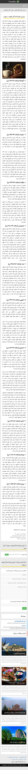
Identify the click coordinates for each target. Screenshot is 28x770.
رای (6, 554)
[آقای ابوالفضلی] (14, 1)
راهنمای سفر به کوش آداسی (19, 653)
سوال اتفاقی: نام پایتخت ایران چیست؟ (18, 601)
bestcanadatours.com (20, 621)
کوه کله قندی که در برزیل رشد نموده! (17, 742)
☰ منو (25, 5)
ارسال (24, 608)
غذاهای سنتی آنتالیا (21, 683)
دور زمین (24, 625)
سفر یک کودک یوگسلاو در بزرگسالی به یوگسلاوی (14, 712)
